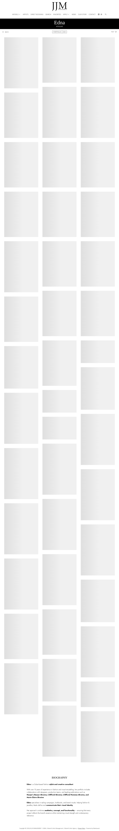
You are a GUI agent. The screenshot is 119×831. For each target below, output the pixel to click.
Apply (66, 14)
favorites (57, 14)
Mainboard (96, 828)
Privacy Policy (81, 828)
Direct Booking (37, 14)
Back (5, 32)
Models (16, 14)
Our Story (82, 14)
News (74, 14)
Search (48, 14)
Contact (92, 14)
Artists (25, 14)
